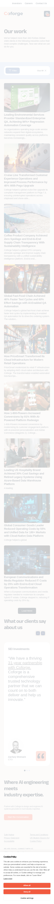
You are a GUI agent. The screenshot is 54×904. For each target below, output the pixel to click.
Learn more (8, 879)
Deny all (27, 892)
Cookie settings (27, 898)
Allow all (27, 885)
